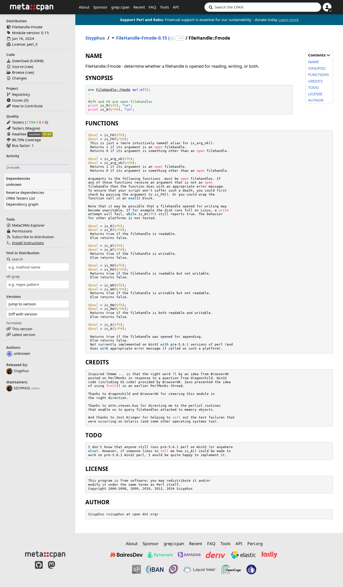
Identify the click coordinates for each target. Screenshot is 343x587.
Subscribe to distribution (33, 236)
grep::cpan (120, 7)
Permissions (22, 231)
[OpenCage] (231, 569)
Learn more (288, 19)
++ (181, 38)
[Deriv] (215, 554)
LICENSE (315, 93)
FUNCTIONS (318, 74)
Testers (18, 122)
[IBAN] (154, 569)
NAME (313, 61)
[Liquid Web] (200, 569)
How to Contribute (27, 106)
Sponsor (100, 7)
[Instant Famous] (173, 569)
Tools (164, 7)
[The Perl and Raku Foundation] (251, 569)
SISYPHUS (22, 388)
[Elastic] (243, 554)
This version (22, 328)
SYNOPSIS (316, 68)
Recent (139, 7)
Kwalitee (19, 134)
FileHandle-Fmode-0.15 (141, 38)
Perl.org (255, 543)
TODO (313, 87)
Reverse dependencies (25, 192)
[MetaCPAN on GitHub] (39, 570)
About (84, 7)
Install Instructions (28, 242)
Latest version (23, 334)
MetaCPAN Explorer (28, 225)
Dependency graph (22, 204)
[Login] (327, 7)
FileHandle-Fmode (27, 27)
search (17, 259)
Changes (19, 78)
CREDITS (315, 80)
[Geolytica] (136, 569)
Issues (17, 100)
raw (29, 66)
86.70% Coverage (26, 139)
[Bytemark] (160, 554)
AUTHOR (315, 100)
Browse (18, 72)
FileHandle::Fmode (113, 90)
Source (18, 66)
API (176, 7)
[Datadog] (189, 554)
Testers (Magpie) (26, 128)
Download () (27, 60)
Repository (21, 94)
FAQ (152, 7)
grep (16, 276)
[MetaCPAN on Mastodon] (56, 570)
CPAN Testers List (20, 198)
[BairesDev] (126, 554)
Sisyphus (21, 370)
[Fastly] (269, 554)
